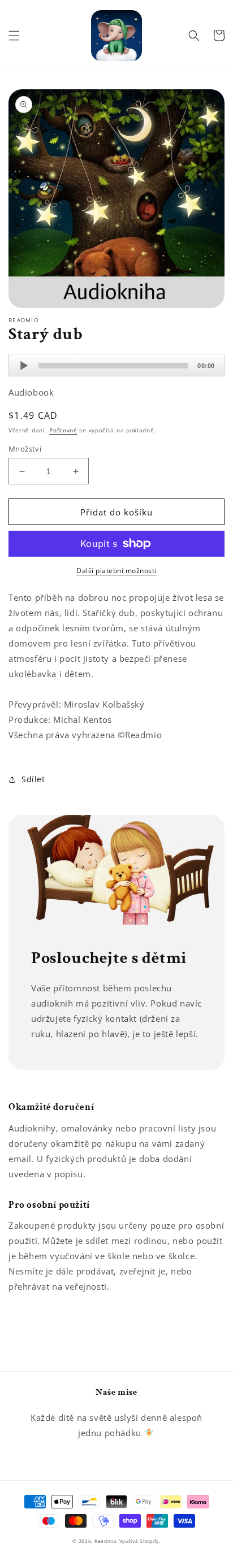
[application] (116, 365)
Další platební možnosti (116, 570)
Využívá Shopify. (140, 1541)
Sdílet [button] (33, 779)
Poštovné (63, 430)
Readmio (105, 1541)
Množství (24, 449)
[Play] (23, 365)
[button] (14, 35)
